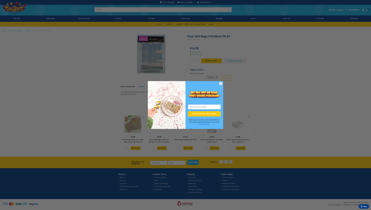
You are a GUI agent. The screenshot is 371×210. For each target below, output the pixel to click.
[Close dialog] (220, 83)
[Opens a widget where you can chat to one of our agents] (363, 206)
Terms (208, 123)
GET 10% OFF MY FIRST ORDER (204, 114)
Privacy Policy (202, 123)
